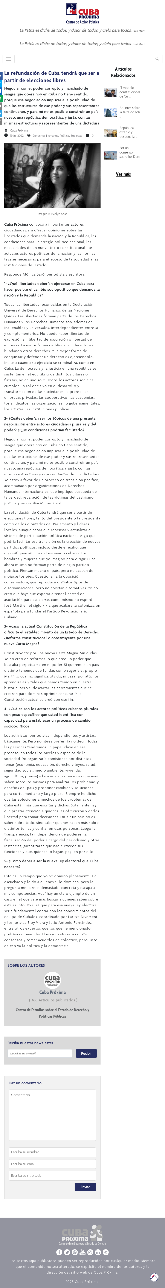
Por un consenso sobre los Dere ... (129, 154)
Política (64, 136)
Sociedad (76, 136)
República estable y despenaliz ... (128, 132)
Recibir (86, 1053)
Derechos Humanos (45, 136)
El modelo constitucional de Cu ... (129, 92)
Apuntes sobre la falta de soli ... (129, 112)
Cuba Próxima (19, 130)
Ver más (123, 174)
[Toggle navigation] (9, 59)
